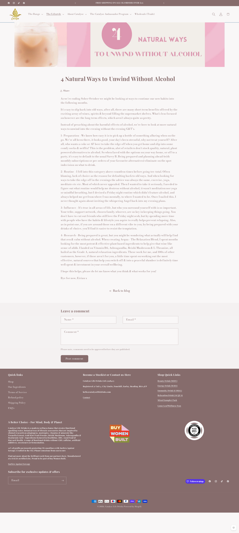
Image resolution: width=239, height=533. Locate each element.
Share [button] (66, 90)
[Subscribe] (62, 480)
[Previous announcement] (75, 3)
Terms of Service (17, 392)
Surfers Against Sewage (19, 464)
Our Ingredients (17, 387)
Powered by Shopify (133, 507)
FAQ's (11, 408)
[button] (35, 14)
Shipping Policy (17, 403)
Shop (11, 381)
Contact (86, 397)
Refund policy (16, 397)
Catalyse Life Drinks (114, 507)
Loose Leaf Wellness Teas (169, 406)
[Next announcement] (164, 3)
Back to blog (121, 291)
